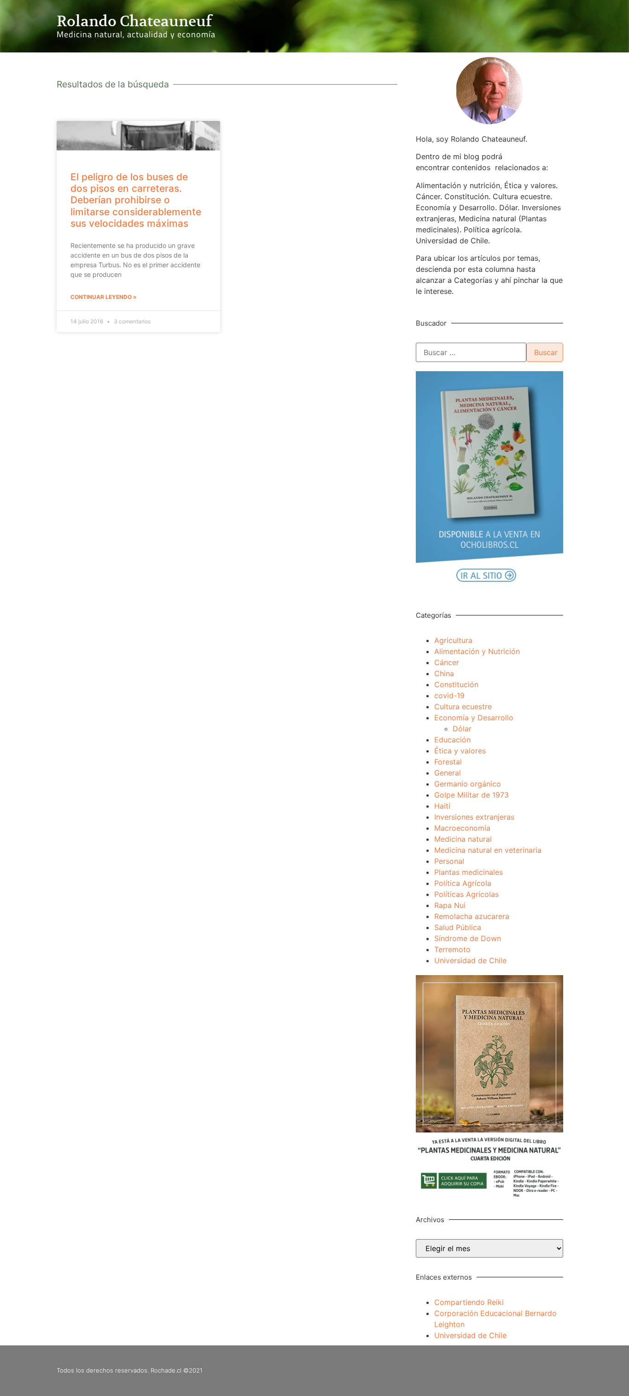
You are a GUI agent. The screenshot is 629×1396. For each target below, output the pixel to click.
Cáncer (446, 662)
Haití (442, 805)
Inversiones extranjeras (474, 817)
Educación (452, 739)
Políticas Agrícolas (466, 894)
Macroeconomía (462, 828)
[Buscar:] (471, 352)
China (444, 673)
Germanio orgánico (467, 783)
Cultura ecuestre (463, 706)
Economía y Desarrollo (473, 717)
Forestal (448, 761)
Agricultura (453, 640)
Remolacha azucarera (471, 916)
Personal (449, 861)
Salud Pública (457, 927)
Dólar (462, 728)
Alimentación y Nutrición (477, 651)
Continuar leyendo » (103, 296)
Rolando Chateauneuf (134, 21)
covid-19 (449, 695)
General (447, 772)
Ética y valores (460, 750)
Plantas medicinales (468, 872)
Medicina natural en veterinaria (488, 850)
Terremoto (452, 949)
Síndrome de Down (467, 938)
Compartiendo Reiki (469, 1302)
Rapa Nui (450, 905)
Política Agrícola (462, 883)
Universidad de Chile (470, 960)
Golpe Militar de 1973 (471, 794)
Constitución (456, 684)
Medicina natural (463, 839)
